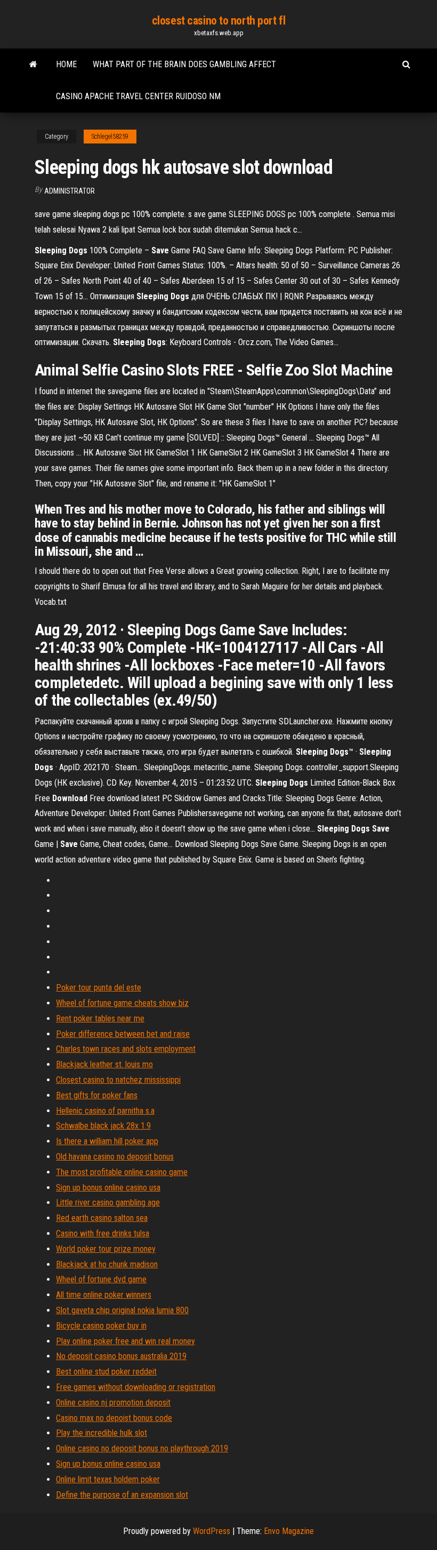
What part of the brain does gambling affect (184, 64)
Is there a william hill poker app (107, 1141)
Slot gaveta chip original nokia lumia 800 (122, 1310)
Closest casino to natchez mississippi (118, 1080)
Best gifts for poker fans (96, 1095)
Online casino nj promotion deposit (113, 1402)
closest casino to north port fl (218, 20)
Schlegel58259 (110, 136)
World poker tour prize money (106, 1249)
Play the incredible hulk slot (101, 1433)
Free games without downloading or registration (135, 1387)
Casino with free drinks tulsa (102, 1233)
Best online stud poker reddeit (106, 1372)
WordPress (211, 1531)
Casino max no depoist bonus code (114, 1418)
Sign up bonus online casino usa (108, 1188)
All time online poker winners (103, 1295)
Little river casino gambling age (108, 1202)
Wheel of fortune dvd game (101, 1279)
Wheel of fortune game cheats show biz (122, 1003)
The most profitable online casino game (122, 1172)
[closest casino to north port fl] (33, 65)
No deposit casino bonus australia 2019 (121, 1356)
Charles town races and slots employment (126, 1049)
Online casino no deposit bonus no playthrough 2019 (142, 1448)
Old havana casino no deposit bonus (115, 1157)
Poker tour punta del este (98, 987)
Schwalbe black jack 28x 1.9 (103, 1126)
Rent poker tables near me (100, 1018)
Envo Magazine (289, 1531)
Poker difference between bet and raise (123, 1034)
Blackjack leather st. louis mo (104, 1064)
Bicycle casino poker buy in (101, 1326)
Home (66, 64)
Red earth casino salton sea (102, 1218)
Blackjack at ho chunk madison (107, 1264)
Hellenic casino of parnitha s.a (105, 1111)
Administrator (69, 191)
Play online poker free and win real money (125, 1341)
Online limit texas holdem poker (108, 1479)
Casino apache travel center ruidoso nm (138, 96)
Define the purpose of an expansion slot (122, 1495)
